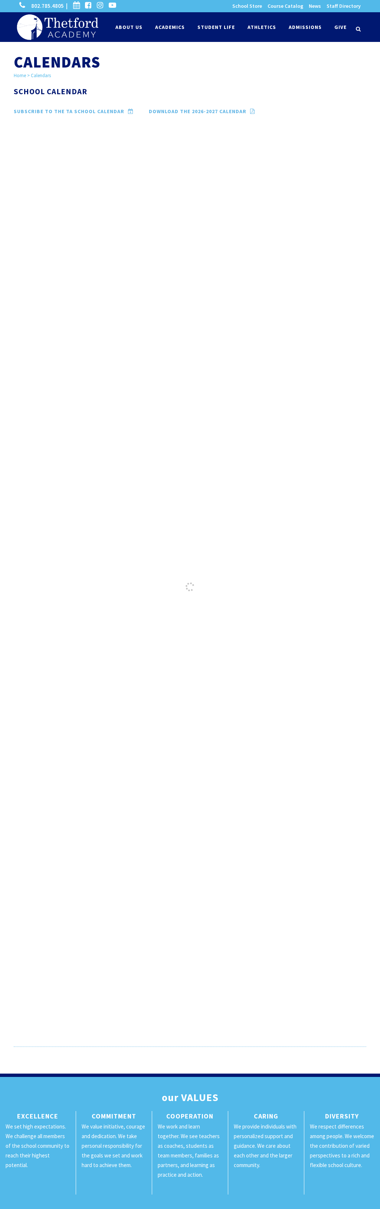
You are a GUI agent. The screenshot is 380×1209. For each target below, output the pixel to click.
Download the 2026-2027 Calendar (206, 111)
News (315, 6)
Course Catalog (285, 6)
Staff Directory (344, 6)
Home (20, 75)
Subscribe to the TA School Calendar (78, 111)
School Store (247, 6)
